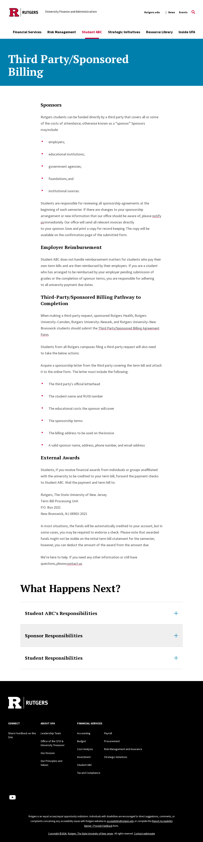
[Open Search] (193, 12)
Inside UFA (187, 32)
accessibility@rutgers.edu (120, 821)
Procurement (112, 741)
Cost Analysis (85, 749)
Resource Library (159, 32)
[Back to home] (28, 703)
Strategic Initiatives (124, 32)
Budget (81, 741)
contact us (74, 563)
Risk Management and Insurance (123, 749)
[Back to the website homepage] (24, 12)
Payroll (108, 733)
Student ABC (92, 32)
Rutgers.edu (152, 12)
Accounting (83, 733)
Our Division (48, 753)
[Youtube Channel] (12, 797)
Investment (84, 757)
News (171, 12)
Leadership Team (51, 733)
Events (183, 12)
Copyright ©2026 (57, 833)
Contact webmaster (144, 833)
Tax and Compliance (88, 773)
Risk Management (61, 32)
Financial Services (27, 32)
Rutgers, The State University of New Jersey (90, 833)
